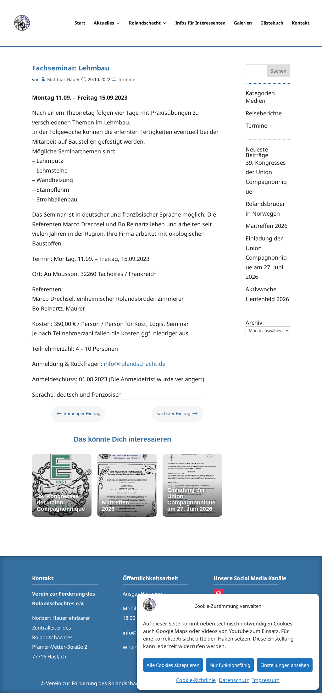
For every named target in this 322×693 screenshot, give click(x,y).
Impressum (266, 680)
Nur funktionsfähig (229, 665)
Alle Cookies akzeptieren (173, 665)
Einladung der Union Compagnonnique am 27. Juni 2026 (266, 257)
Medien (255, 100)
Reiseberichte (264, 113)
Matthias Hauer (63, 79)
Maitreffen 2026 (266, 225)
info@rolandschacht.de (134, 363)
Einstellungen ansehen (284, 665)
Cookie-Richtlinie (196, 680)
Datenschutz (234, 680)
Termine (126, 79)
